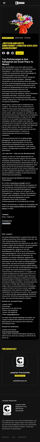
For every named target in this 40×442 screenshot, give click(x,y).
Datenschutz (22, 437)
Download (20, 53)
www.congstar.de (22, 294)
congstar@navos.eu (13, 314)
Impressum (5, 437)
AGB (13, 437)
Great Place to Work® (17, 183)
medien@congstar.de (20, 380)
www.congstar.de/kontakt (10, 331)
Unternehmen (6, 223)
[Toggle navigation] (4, 3)
